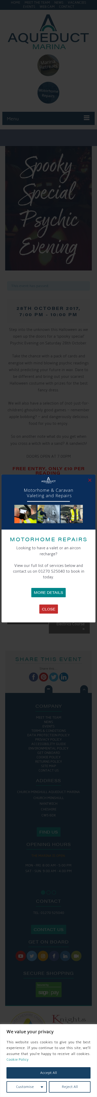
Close (48, 609)
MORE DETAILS (48, 592)
